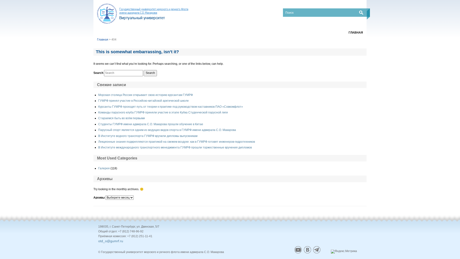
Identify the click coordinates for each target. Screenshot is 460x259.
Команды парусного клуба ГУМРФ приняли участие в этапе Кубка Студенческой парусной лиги (163, 112)
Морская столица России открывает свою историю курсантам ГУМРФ (145, 95)
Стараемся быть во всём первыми (121, 118)
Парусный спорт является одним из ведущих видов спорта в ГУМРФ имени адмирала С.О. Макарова (167, 130)
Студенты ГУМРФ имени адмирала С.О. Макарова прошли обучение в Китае (150, 124)
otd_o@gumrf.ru (110, 241)
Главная (356, 32)
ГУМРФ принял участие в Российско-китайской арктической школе (143, 100)
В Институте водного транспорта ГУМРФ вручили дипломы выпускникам (147, 136)
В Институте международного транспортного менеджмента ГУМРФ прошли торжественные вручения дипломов (175, 147)
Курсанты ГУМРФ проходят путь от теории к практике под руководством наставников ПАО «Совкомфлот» (170, 106)
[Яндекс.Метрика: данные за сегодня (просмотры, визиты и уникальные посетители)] (344, 251)
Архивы (99, 197)
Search (98, 73)
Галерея (104, 168)
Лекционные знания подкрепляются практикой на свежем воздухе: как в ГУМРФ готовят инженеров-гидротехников (176, 141)
